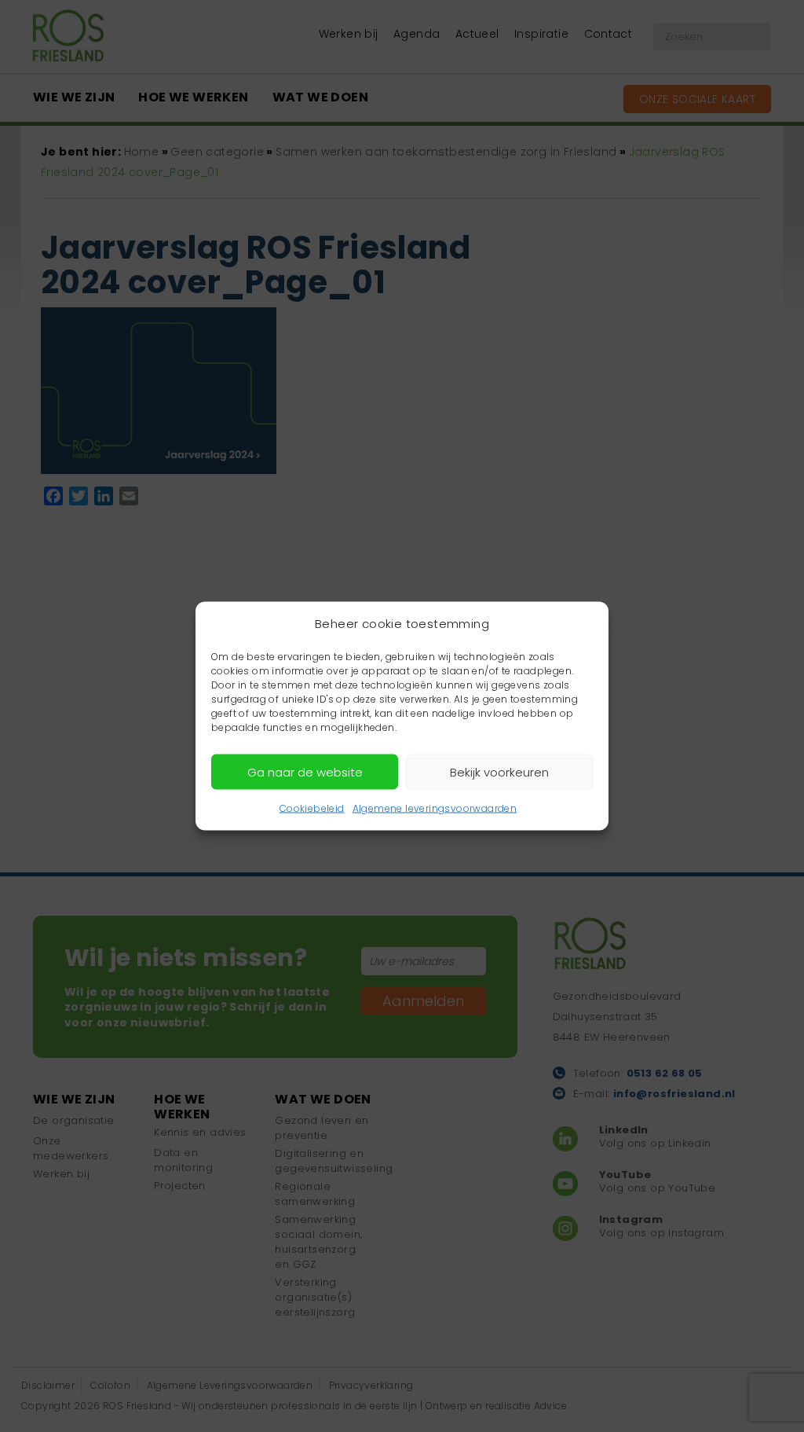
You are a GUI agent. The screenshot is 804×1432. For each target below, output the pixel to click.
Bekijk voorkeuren (499, 771)
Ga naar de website (305, 771)
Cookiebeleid (312, 808)
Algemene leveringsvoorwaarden (435, 808)
